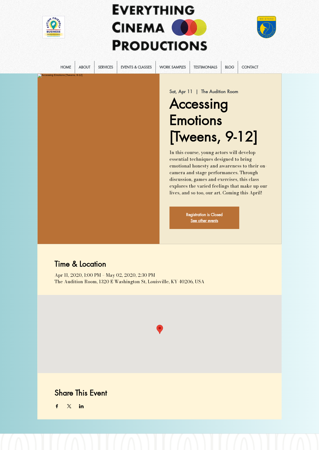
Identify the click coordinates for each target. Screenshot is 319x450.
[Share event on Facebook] (57, 406)
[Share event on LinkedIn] (81, 406)
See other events (204, 220)
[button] (105, 67)
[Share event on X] (69, 406)
